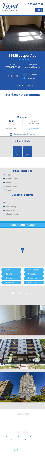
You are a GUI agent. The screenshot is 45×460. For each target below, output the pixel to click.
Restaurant (34, 270)
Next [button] (41, 33)
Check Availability (25, 85)
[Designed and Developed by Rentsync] (22, 449)
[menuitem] (9, 436)
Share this (32, 78)
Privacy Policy (22, 455)
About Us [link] (23, 436)
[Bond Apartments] (10, 7)
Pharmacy (11, 282)
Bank (9, 270)
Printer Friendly (32, 74)
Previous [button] (3, 33)
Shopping (33, 278)
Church (10, 274)
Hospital (10, 278)
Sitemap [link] (30, 440)
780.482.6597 (35, 4)
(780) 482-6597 (12, 67)
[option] (22, 33)
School (32, 274)
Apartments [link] (36, 436)
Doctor (32, 282)
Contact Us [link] (17, 440)
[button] (22, 250)
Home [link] (10, 436)
